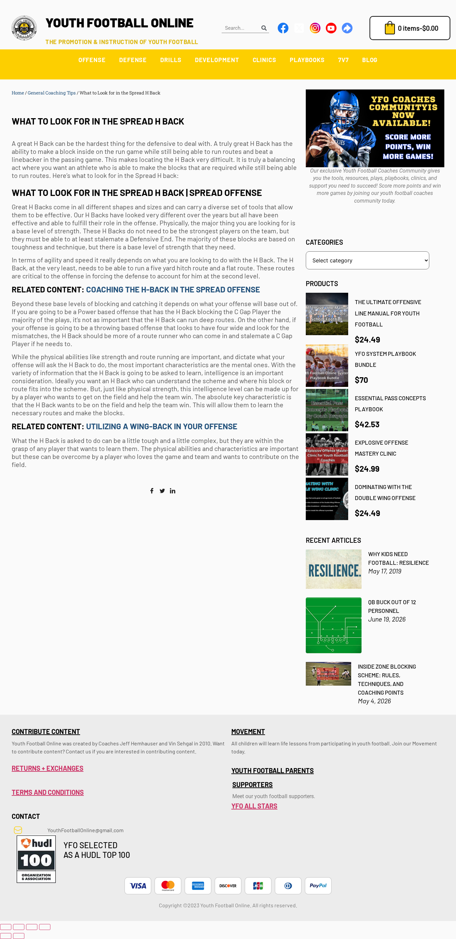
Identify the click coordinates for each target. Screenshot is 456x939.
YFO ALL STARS (254, 806)
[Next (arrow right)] (18, 936)
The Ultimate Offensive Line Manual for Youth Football (388, 312)
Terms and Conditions (48, 792)
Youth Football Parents (272, 770)
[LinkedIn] (172, 491)
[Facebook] (152, 491)
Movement (248, 731)
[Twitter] (162, 491)
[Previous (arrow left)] (5, 936)
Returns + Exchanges (47, 768)
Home (18, 93)
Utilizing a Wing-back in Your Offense (162, 426)
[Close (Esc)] (44, 927)
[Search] (264, 28)
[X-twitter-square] (299, 28)
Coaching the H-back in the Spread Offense (174, 289)
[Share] (31, 927)
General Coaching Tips (52, 93)
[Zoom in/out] (5, 927)
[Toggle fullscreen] (18, 927)
